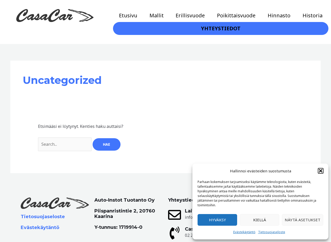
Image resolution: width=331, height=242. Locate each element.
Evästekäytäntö (244, 232)
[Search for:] (65, 144)
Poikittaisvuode (236, 15)
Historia (312, 15)
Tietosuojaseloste (271, 232)
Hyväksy (217, 219)
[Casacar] (174, 232)
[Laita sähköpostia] (174, 214)
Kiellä (259, 219)
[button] (320, 170)
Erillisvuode (190, 15)
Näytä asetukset (302, 219)
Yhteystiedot (220, 28)
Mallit (156, 15)
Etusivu (128, 15)
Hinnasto (279, 15)
